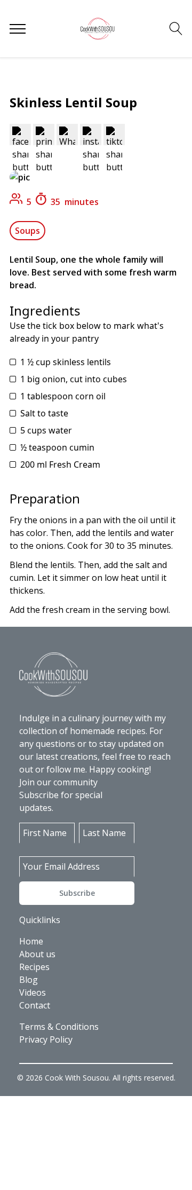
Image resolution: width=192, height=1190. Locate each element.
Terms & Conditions (59, 1027)
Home (31, 941)
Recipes (34, 967)
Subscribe (77, 893)
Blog (28, 980)
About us (37, 954)
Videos (32, 992)
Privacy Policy (46, 1039)
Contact (34, 1005)
